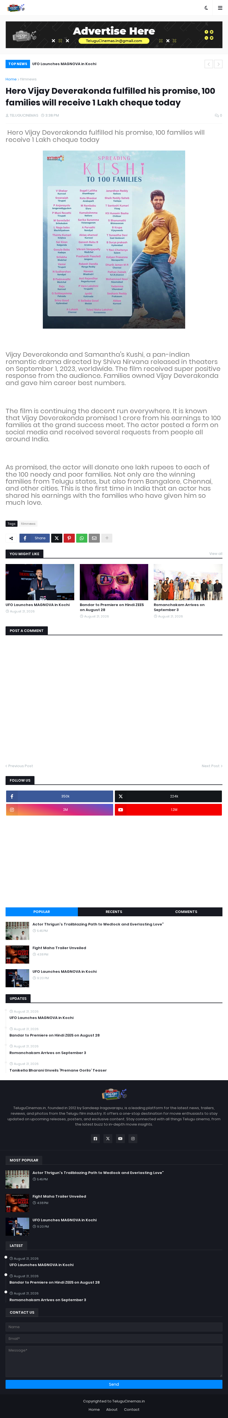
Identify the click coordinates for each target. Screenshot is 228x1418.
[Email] (94, 538)
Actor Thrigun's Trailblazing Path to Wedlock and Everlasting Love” (98, 924)
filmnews (28, 79)
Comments (186, 911)
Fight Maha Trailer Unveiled (59, 948)
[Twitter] (56, 538)
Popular (41, 911)
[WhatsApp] (81, 538)
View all (215, 553)
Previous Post (20, 766)
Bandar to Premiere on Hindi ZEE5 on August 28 (112, 607)
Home (11, 79)
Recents (114, 911)
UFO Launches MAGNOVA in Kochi (64, 64)
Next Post (211, 766)
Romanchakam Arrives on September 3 (179, 607)
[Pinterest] (69, 538)
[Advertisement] (114, 861)
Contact (132, 1409)
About (112, 1409)
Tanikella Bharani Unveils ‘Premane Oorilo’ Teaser (58, 1070)
